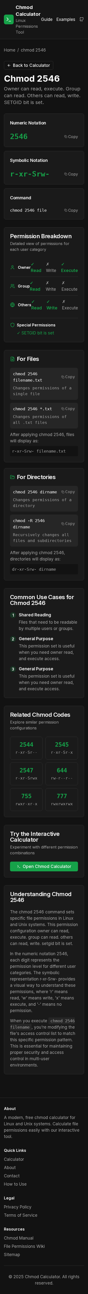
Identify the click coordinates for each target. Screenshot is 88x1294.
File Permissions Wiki (24, 1246)
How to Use (15, 1184)
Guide (47, 19)
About (10, 1167)
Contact (12, 1175)
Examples (65, 19)
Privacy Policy (18, 1207)
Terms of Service (20, 1215)
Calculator (14, 1159)
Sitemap (12, 1254)
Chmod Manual (18, 1238)
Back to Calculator (31, 65)
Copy (73, 136)
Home (9, 50)
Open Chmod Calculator (47, 866)
